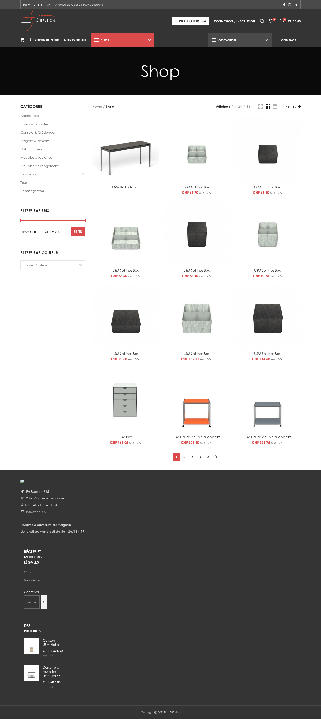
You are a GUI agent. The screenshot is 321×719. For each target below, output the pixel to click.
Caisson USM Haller (51, 642)
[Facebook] (284, 5)
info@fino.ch (36, 512)
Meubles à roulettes (36, 157)
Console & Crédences (37, 132)
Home (97, 106)
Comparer (155, 124)
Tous (23, 182)
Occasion (28, 174)
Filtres (290, 106)
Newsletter (32, 580)
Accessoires (29, 116)
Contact (288, 40)
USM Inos (125, 437)
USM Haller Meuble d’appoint (196, 437)
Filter (78, 231)
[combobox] (52, 265)
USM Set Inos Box (196, 187)
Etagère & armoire (35, 141)
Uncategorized (32, 191)
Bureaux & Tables (34, 124)
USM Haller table (125, 187)
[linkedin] (295, 5)
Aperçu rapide (155, 134)
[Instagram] (289, 5)
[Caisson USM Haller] (31, 648)
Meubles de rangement (39, 166)
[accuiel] (22, 40)
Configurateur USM (190, 21)
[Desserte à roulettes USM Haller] (31, 677)
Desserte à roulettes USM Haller (51, 671)
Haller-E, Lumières (34, 149)
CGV (28, 572)
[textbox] (35, 265)
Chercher (31, 592)
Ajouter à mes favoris (155, 145)
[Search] (44, 602)
